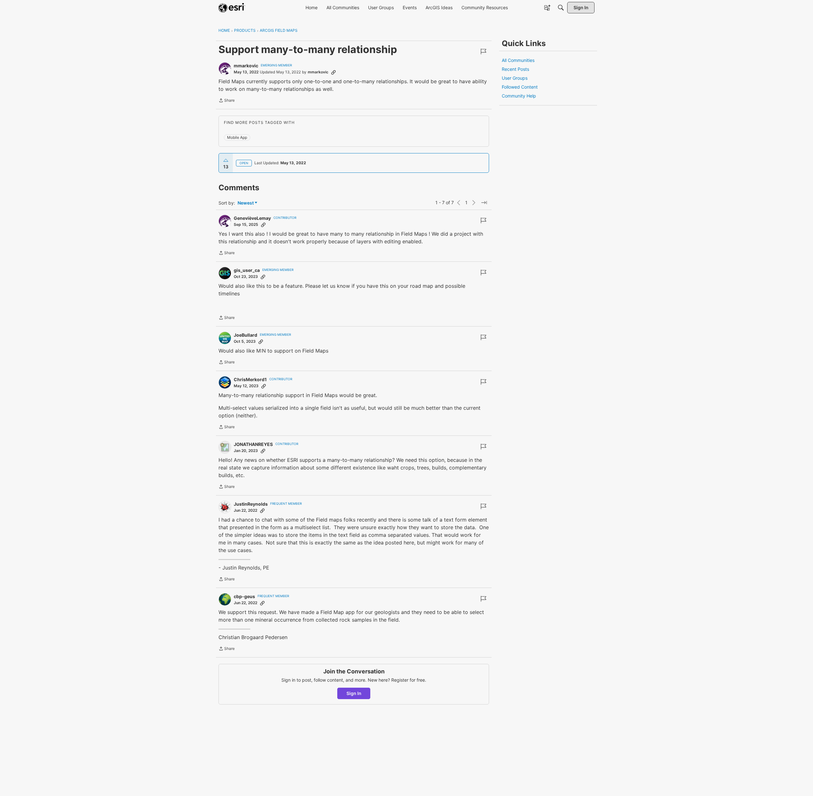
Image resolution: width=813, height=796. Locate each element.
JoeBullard (245, 335)
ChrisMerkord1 (250, 379)
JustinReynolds (251, 504)
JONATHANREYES (253, 444)
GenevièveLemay (252, 218)
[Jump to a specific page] (484, 203)
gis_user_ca (247, 270)
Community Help (519, 95)
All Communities (518, 60)
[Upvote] (226, 160)
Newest (246, 203)
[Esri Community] (231, 7)
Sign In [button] (353, 693)
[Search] (561, 7)
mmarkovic (246, 65)
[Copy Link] (333, 72)
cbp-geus (244, 596)
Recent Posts (515, 69)
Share (226, 101)
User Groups (514, 78)
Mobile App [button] (237, 137)
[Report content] (483, 51)
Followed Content (520, 87)
